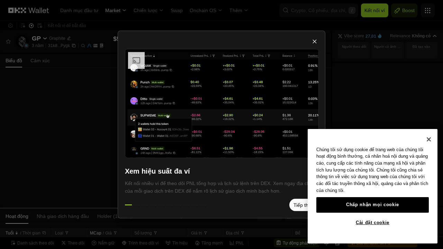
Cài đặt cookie (372, 222)
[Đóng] (428, 139)
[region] (372, 186)
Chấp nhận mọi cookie (372, 204)
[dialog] (221, 125)
